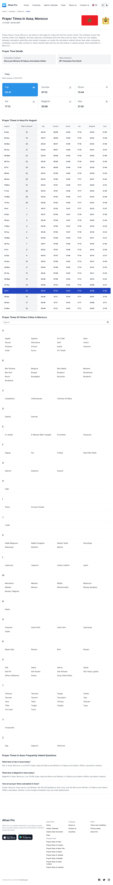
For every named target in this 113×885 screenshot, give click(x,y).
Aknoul (8, 342)
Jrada (7, 525)
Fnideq (60, 453)
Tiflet (7, 705)
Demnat (34, 417)
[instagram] (109, 880)
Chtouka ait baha (64, 398)
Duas (63, 5)
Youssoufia (9, 727)
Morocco (21, 11)
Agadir (7, 338)
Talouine (34, 693)
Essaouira (87, 435)
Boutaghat (35, 376)
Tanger (60, 693)
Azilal (7, 350)
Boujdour (61, 372)
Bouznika (61, 376)
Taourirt (34, 697)
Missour (34, 587)
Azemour (87, 346)
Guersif (60, 471)
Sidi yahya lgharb (90, 671)
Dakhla (8, 417)
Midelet (8, 587)
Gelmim (8, 471)
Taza (7, 701)
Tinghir (34, 705)
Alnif (59, 342)
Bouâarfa (87, 376)
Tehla (33, 701)
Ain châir (61, 338)
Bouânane (9, 380)
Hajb (7, 489)
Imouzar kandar (37, 507)
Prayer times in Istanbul (54, 867)
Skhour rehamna (12, 675)
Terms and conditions (98, 825)
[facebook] (99, 880)
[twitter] (104, 880)
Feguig (7, 453)
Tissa (85, 705)
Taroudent (61, 697)
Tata (85, 697)
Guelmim (34, 471)
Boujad (34, 372)
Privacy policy (95, 828)
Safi (6, 667)
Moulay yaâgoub (12, 591)
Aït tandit (61, 350)
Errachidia (61, 435)
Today (7, 74)
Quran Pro (94, 832)
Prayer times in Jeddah (54, 855)
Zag (6, 746)
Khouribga (87, 543)
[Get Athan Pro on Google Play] (25, 837)
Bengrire (34, 368)
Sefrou (60, 667)
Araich (86, 342)
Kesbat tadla (62, 543)
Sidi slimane (62, 671)
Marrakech (9, 583)
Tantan (86, 693)
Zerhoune (61, 746)
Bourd (7, 376)
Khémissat (9, 547)
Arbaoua (8, 346)
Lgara (85, 565)
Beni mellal (61, 368)
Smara (33, 675)
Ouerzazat (87, 627)
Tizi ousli (9, 709)
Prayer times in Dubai (54, 852)
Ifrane (7, 507)
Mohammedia (62, 587)
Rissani (86, 649)
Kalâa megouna (11, 543)
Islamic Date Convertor (54, 832)
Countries (36, 5)
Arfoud (34, 346)
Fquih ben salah (89, 453)
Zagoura (34, 746)
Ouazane (8, 627)
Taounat (8, 697)
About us (72, 5)
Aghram (34, 338)
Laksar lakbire (63, 565)
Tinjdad (60, 705)
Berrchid (8, 372)
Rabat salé (9, 649)
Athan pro (12, 5)
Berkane (86, 368)
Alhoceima (35, 342)
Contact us (84, 5)
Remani (34, 649)
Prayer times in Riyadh (54, 858)
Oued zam (61, 627)
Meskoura (87, 583)
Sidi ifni (8, 671)
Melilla (59, 583)
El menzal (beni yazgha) (41, 435)
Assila (59, 346)
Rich (59, 649)
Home (26, 5)
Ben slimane (10, 368)
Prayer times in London (54, 845)
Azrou (33, 350)
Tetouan (86, 701)
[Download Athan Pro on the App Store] (9, 837)
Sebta (33, 667)
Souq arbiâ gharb (64, 675)
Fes (32, 453)
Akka (85, 338)
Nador (7, 609)
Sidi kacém (35, 671)
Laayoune (9, 565)
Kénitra (60, 547)
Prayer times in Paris (53, 842)
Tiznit (33, 709)
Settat (85, 667)
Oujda (7, 631)
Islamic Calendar (51, 5)
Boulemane (87, 372)
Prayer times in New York (55, 848)
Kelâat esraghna (37, 543)
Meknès (34, 583)
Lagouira (34, 565)
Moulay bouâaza (90, 587)
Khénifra (34, 547)
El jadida (9, 435)
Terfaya (60, 701)
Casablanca (10, 398)
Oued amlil (35, 627)
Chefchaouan (36, 398)
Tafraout (8, 693)
